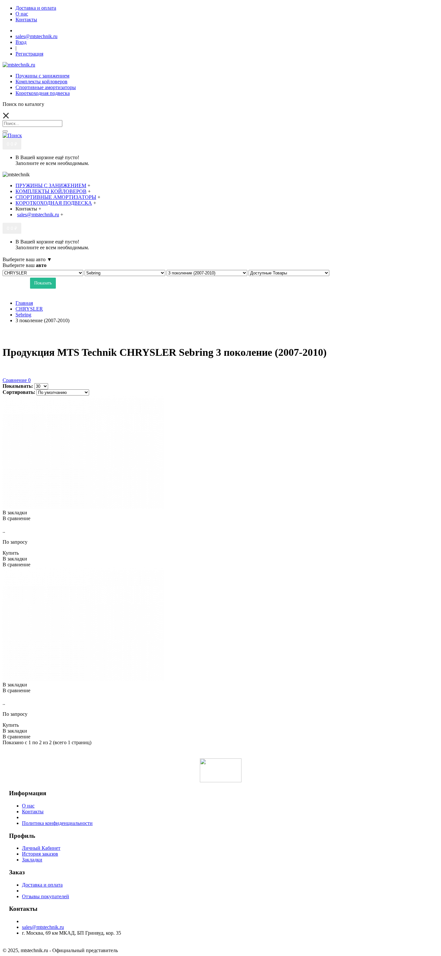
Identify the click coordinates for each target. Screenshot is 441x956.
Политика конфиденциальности (57, 823)
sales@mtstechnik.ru (43, 927)
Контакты (33, 811)
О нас (28, 805)
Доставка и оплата (42, 885)
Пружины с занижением (42, 75)
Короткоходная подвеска (42, 93)
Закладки (32, 859)
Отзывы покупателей (45, 896)
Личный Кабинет (41, 848)
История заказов (40, 854)
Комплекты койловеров (41, 81)
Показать (43, 283)
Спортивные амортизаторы (45, 87)
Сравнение (17, 380)
